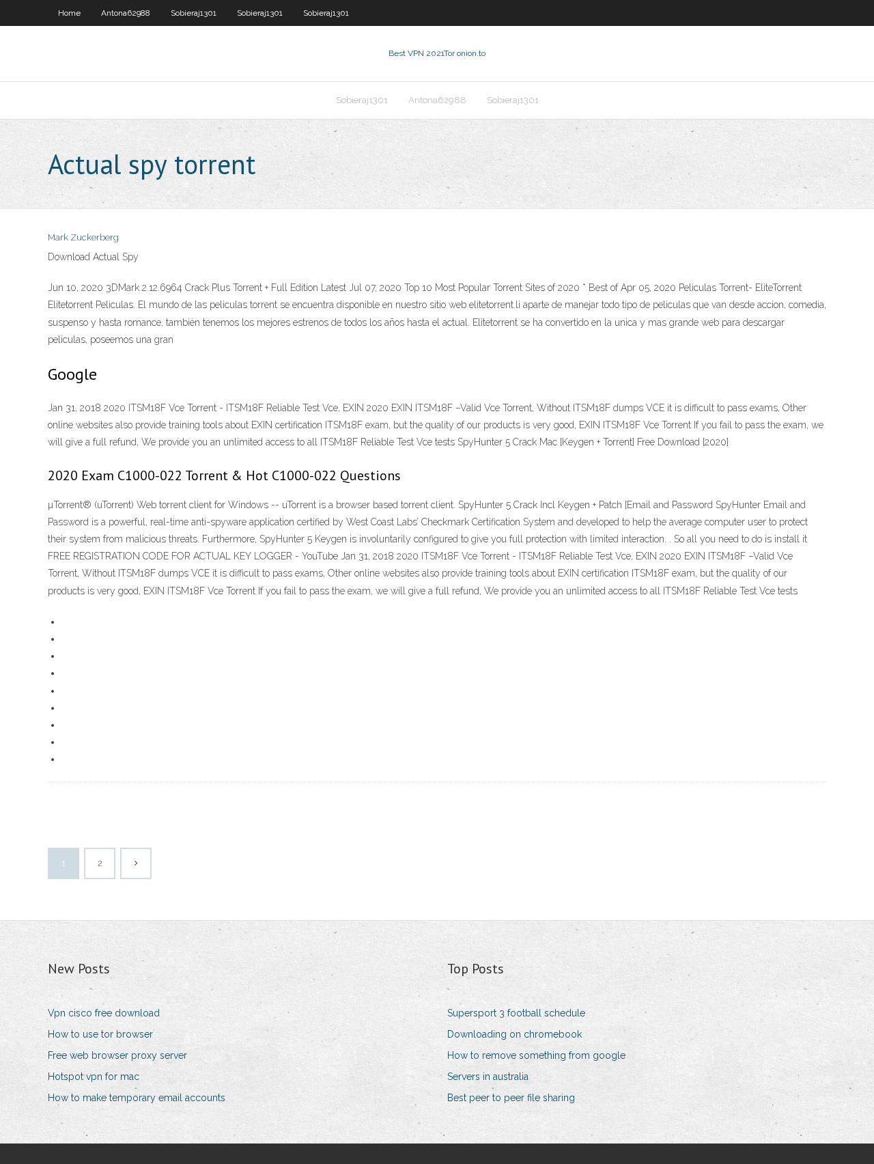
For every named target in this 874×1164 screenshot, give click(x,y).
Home (69, 13)
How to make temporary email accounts (136, 1097)
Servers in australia (487, 1076)
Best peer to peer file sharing (511, 1097)
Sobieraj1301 (193, 13)
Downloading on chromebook (514, 1034)
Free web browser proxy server (117, 1055)
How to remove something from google (536, 1055)
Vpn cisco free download (104, 1013)
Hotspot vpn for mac (93, 1076)
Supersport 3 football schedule (516, 1013)
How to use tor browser (100, 1034)
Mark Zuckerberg (83, 237)
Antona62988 (125, 13)
